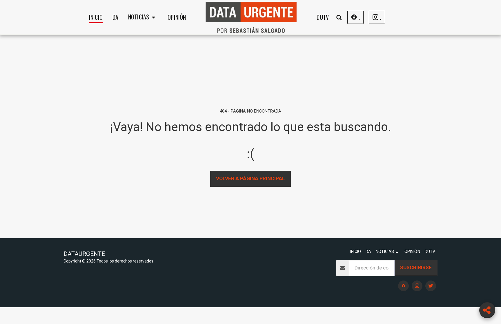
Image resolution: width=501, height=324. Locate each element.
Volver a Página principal (250, 178)
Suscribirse (416, 267)
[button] (143, 17)
